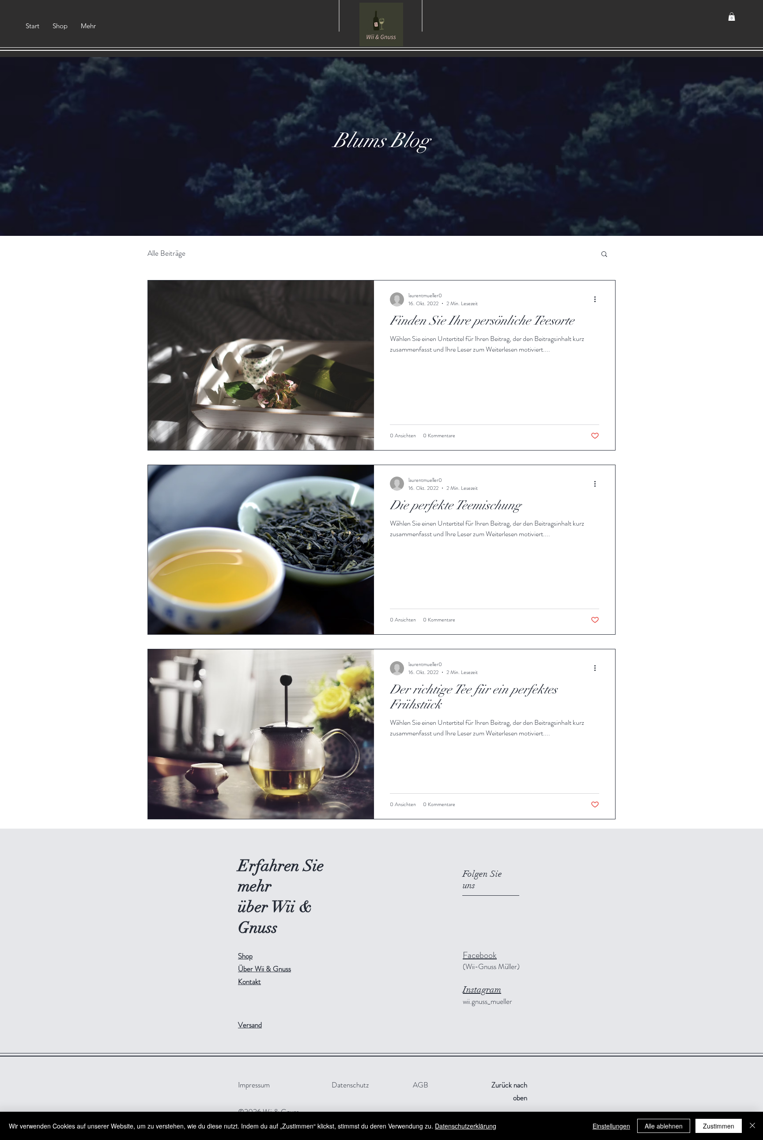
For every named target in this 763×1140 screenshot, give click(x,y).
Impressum (254, 1084)
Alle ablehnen (664, 1125)
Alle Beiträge (166, 253)
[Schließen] (752, 1126)
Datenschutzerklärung (465, 1125)
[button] (731, 16)
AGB (420, 1084)
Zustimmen (718, 1125)
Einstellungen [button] (611, 1125)
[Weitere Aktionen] (598, 299)
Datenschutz (350, 1084)
